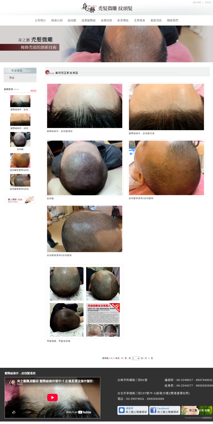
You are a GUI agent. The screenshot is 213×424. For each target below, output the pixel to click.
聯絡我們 (172, 20)
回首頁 (208, 2)
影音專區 (123, 20)
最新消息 (156, 20)
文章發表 (139, 20)
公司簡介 (40, 20)
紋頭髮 (72, 20)
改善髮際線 (89, 20)
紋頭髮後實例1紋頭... (20, 189)
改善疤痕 (106, 20)
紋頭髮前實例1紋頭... (20, 170)
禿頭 (11, 77)
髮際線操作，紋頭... (20, 109)
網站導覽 (197, 2)
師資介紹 (57, 20)
